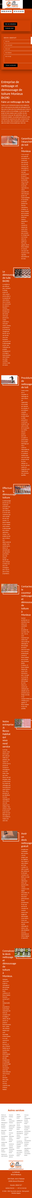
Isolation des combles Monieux (4, 1144)
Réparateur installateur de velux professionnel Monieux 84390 (27, 1130)
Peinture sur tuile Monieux (4, 1155)
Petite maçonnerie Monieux (11, 1121)
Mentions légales (16, 1193)
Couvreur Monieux (11, 1115)
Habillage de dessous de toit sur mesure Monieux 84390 (19, 1125)
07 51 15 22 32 (19, 11)
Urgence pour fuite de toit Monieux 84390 (12, 1128)
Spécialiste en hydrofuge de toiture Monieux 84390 (20, 1135)
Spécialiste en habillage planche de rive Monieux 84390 (27, 1152)
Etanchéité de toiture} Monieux (4, 1138)
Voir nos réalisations (10, 24)
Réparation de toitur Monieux (3, 1132)
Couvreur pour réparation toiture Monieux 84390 (11, 1137)
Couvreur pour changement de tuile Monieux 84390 (27, 1119)
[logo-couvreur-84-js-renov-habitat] (12, 4)
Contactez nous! (9, 28)
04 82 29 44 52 (6, 11)
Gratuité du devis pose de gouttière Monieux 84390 (20, 1145)
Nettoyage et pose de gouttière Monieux (4, 1125)
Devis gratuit (25, 1191)
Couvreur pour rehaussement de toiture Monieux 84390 (27, 1142)
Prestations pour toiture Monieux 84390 (19, 1153)
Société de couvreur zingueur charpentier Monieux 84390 (11, 1148)
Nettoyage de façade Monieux (4, 1150)
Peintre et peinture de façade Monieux (4, 1117)
